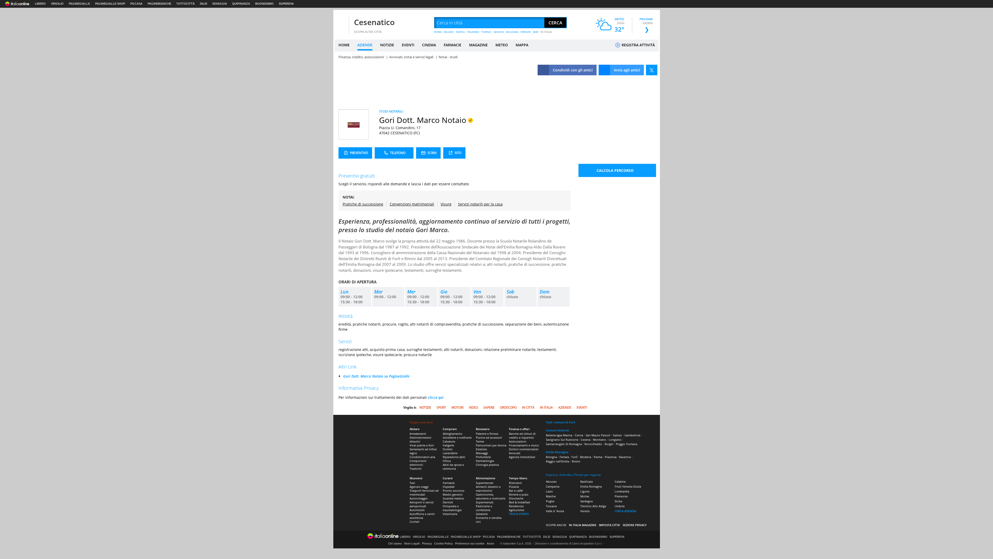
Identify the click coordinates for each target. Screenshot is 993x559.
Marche (551, 496)
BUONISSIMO (264, 3)
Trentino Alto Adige (593, 506)
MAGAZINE (478, 44)
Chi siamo (395, 543)
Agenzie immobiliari (522, 457)
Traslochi (416, 468)
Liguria (584, 491)
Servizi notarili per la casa (480, 204)
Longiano (615, 440)
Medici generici (453, 494)
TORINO (486, 32)
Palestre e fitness (487, 434)
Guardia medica (453, 498)
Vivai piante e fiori (422, 445)
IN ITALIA (546, 32)
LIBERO (40, 3)
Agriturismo (516, 510)
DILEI (203, 3)
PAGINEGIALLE (79, 3)
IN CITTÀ (528, 407)
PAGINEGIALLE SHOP (110, 3)
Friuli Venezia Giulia (628, 486)
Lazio (549, 491)
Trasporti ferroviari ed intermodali (424, 492)
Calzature (449, 441)
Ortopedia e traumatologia (452, 508)
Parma (598, 457)
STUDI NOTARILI (391, 111)
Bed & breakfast (519, 502)
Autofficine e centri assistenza (422, 516)
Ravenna (625, 457)
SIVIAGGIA (219, 3)
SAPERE (488, 407)
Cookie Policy (443, 543)
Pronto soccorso (453, 490)
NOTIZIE (387, 44)
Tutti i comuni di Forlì (560, 422)
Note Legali (412, 543)
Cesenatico (374, 22)
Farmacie (449, 483)
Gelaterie (482, 514)
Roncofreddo (593, 444)
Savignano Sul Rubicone (562, 440)
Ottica (447, 461)
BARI (535, 32)
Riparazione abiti (454, 457)
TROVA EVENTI (519, 514)
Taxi (412, 483)
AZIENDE (364, 44)
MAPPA (522, 44)
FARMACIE (452, 44)
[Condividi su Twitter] (651, 70)
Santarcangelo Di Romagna (564, 444)
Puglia (550, 501)
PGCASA (136, 3)
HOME (344, 44)
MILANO (449, 32)
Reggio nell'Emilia (557, 461)
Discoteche (516, 498)
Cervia (579, 435)
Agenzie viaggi (419, 487)
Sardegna (586, 501)
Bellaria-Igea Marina (559, 435)
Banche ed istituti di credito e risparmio (522, 435)
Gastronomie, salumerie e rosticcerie (490, 496)
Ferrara (564, 457)
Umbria (620, 506)
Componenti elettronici (418, 463)
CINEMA (429, 44)
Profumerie (483, 457)
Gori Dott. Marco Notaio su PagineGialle (376, 376)
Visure (446, 204)
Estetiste (481, 449)
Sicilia (618, 501)
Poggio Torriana (626, 444)
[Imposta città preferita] (341, 23)
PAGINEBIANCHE (159, 3)
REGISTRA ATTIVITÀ (638, 44)
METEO (501, 44)
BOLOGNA (512, 32)
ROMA (438, 32)
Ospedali (449, 487)
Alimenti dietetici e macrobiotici (488, 488)
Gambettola (632, 435)
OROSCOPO (508, 407)
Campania (552, 486)
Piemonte (621, 496)
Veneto (585, 511)
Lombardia (622, 491)
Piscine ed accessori (489, 437)
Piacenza (610, 457)
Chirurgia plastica (487, 465)
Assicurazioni (517, 441)
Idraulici (415, 441)
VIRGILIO (57, 3)
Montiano (599, 440)
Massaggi (482, 453)
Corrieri (414, 522)
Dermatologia (485, 461)
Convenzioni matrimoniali (412, 204)
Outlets (448, 449)
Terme (480, 441)
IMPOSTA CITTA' (609, 525)
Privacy (427, 543)
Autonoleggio (419, 498)
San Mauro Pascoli (598, 435)
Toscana (551, 506)
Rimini (576, 461)
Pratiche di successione (363, 204)
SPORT (441, 407)
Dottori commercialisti (523, 449)
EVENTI (408, 44)
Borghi (609, 444)
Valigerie (448, 445)
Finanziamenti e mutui (524, 445)
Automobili (417, 510)
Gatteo (617, 435)
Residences (516, 506)
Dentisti (448, 502)
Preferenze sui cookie (469, 543)
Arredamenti (418, 434)
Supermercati (484, 483)
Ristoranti (515, 483)
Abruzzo (551, 481)
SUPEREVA (286, 3)
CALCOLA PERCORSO (615, 170)
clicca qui (435, 397)
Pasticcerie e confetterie (484, 508)
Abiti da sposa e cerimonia (453, 466)
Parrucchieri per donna (491, 445)
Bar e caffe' (516, 490)
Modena (585, 457)
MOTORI (457, 407)
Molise (584, 496)
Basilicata (586, 481)
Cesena (585, 440)
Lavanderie (450, 453)
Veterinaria (450, 514)
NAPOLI (460, 32)
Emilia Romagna (591, 486)
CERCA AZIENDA (625, 511)
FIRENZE (526, 32)
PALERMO (473, 32)
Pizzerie (514, 487)
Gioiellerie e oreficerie (457, 437)
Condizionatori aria (422, 457)
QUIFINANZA (241, 3)
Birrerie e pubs (518, 494)
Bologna (551, 457)
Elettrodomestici (420, 437)
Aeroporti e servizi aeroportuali (422, 504)
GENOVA (498, 32)
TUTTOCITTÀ (185, 3)
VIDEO (473, 407)
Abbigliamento (452, 434)
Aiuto (490, 543)
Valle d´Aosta (555, 511)
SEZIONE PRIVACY (635, 525)
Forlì (574, 457)
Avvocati (514, 453)
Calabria (620, 481)
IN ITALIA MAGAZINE (582, 525)
